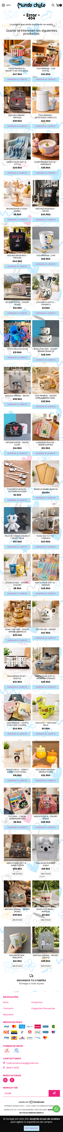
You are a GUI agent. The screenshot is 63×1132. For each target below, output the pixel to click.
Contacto (8, 1008)
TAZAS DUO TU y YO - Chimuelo (45, 537)
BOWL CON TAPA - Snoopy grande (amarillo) (17, 630)
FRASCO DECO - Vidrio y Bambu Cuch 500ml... (17, 770)
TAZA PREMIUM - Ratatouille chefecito (46, 116)
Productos (36, 1002)
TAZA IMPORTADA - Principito (17, 956)
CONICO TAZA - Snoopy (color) (17, 584)
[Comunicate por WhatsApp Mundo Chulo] (56, 1108)
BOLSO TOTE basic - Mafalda (46, 910)
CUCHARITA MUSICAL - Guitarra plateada (17, 490)
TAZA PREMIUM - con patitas (45, 69)
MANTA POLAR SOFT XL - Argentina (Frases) (45, 677)
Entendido (31, 1128)
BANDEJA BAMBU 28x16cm (46, 489)
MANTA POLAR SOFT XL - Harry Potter (17, 864)
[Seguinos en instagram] (5, 1080)
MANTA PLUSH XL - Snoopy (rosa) (45, 817)
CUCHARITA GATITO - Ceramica (46, 303)
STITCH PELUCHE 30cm (17, 349)
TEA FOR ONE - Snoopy (46, 629)
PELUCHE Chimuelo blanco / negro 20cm (17, 537)
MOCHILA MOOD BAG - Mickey (46, 210)
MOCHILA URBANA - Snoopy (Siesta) (45, 956)
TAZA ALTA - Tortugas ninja (45, 724)
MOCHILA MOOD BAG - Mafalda (17, 256)
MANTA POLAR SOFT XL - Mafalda (45, 584)
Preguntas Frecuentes (43, 1008)
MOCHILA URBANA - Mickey (17, 396)
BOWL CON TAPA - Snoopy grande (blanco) (46, 350)
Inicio (6, 1002)
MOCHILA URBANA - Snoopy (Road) (17, 910)
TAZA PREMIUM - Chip (45, 255)
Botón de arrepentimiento (31, 1113)
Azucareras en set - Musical (17, 677)
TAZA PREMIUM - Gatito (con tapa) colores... (17, 724)
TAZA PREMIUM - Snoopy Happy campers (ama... (46, 397)
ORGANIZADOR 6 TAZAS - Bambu (17, 210)
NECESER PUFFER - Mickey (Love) (17, 443)
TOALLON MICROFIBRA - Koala (45, 864)
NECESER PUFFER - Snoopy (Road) (17, 303)
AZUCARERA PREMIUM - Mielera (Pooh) (45, 770)
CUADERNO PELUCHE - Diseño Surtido (46, 443)
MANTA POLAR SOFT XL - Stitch (17, 163)
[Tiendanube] (31, 1103)
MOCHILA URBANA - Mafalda (17, 116)
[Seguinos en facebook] (12, 1080)
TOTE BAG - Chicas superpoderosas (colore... (17, 817)
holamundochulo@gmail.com (23, 1063)
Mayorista (8, 1014)
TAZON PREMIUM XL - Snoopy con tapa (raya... (17, 69)
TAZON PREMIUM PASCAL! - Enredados (45, 163)
